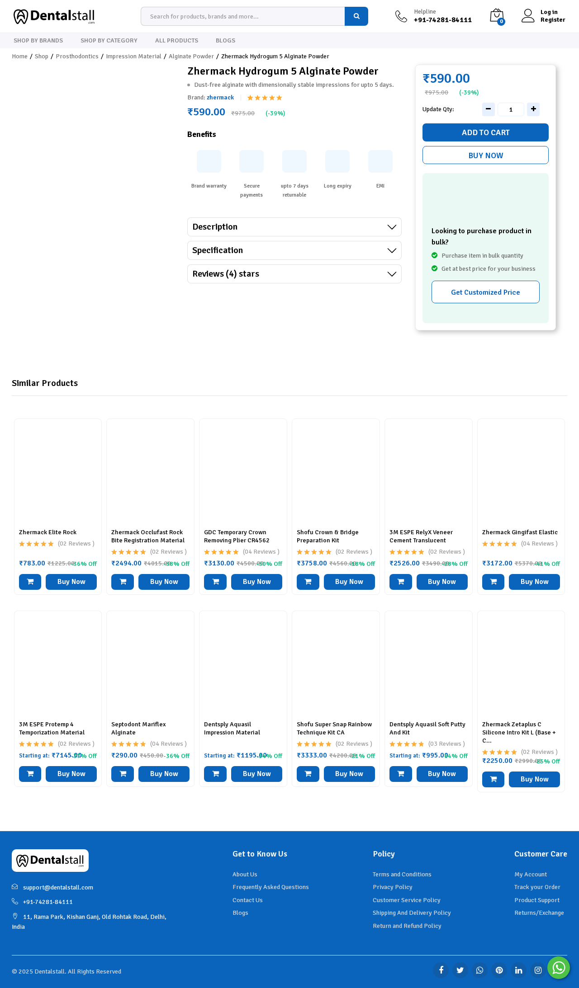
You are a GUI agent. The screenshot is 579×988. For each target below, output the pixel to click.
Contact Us (248, 900)
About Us (245, 874)
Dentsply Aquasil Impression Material (232, 728)
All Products (176, 41)
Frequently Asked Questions (271, 887)
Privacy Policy (393, 887)
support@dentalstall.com (58, 887)
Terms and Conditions (402, 874)
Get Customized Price (485, 292)
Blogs (225, 41)
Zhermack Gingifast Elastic (520, 532)
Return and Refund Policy (407, 926)
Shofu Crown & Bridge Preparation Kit (328, 536)
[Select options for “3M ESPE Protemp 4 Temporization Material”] (30, 774)
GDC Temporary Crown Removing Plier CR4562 (237, 536)
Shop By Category (109, 41)
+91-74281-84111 (48, 902)
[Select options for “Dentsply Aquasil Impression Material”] (215, 774)
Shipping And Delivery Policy (412, 913)
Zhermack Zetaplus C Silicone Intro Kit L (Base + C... (519, 732)
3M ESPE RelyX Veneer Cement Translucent (421, 536)
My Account (530, 874)
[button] (30, 582)
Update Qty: (438, 109)
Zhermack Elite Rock (47, 532)
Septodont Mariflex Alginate (138, 728)
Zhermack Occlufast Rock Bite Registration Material (148, 536)
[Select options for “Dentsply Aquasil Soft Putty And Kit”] (400, 774)
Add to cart (486, 132)
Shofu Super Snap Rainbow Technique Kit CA (334, 728)
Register (553, 20)
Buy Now (485, 155)
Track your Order (537, 887)
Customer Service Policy (407, 900)
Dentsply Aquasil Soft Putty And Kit (427, 728)
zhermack (220, 97)
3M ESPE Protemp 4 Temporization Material (52, 728)
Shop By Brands (38, 41)
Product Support (537, 900)
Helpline (425, 11)
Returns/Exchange (539, 913)
